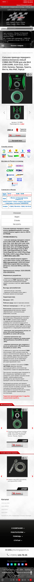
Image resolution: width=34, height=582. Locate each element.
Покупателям (17, 532)
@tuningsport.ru (18, 550)
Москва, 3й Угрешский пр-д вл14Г (24, 5)
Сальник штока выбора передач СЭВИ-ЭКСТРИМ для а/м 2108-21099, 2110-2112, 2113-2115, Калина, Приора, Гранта (17, 434)
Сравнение (22, 580)
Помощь (17, 536)
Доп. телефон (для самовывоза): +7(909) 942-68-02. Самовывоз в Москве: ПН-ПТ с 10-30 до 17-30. (17, 40)
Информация (2, 580)
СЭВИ (22, 124)
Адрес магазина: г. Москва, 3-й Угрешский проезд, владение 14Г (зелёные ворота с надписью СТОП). (15, 34)
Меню (4, 1)
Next (30, 112)
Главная (4, 52)
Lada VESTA (4, 509)
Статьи (17, 540)
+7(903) (18, 555)
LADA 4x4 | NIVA (17, 52)
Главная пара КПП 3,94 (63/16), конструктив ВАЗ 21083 (17, 480)
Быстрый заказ (17, 140)
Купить (18, 135)
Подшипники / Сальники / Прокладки (21, 515)
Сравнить (28, 74)
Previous (4, 112)
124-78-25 (28, 1)
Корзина (28, 580)
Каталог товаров (17, 45)
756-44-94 (28, 2)
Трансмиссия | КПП (6, 515)
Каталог (10, 52)
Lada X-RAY (4, 512)
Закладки (11, 580)
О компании (17, 528)
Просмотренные (17, 580)
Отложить (30, 74)
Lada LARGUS (5, 506)
